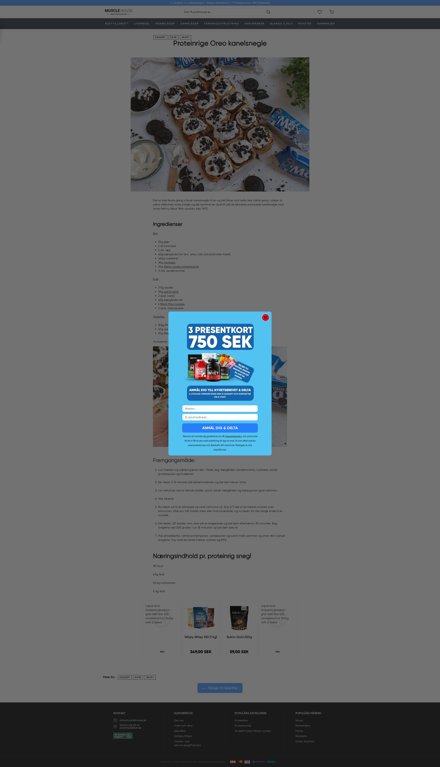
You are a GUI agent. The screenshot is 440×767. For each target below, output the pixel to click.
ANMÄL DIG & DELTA (220, 428)
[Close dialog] (265, 317)
